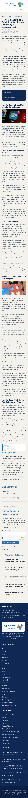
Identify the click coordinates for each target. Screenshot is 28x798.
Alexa (4, 666)
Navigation (5, 743)
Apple (4, 652)
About (4, 718)
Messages (5, 128)
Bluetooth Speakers (8, 691)
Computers (5, 683)
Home (3, 16)
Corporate (5, 740)
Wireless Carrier (7, 703)
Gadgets (9, 16)
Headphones (6, 688)
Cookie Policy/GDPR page (10, 732)
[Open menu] (24, 4)
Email (3, 694)
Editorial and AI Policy (9, 715)
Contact (4, 723)
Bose (3, 669)
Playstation (5, 680)
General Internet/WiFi (9, 705)
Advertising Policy (8, 734)
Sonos (4, 649)
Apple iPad (5, 657)
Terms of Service (7, 726)
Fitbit (3, 674)
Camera (21, 126)
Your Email (6, 531)
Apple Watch (6, 663)
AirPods (4, 660)
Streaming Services (8, 700)
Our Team (5, 720)
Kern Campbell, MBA (8, 29)
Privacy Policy (6, 729)
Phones (15, 16)
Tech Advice (6, 677)
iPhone (20, 16)
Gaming (4, 697)
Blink (3, 671)
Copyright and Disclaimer (10, 737)
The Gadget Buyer (7, 790)
